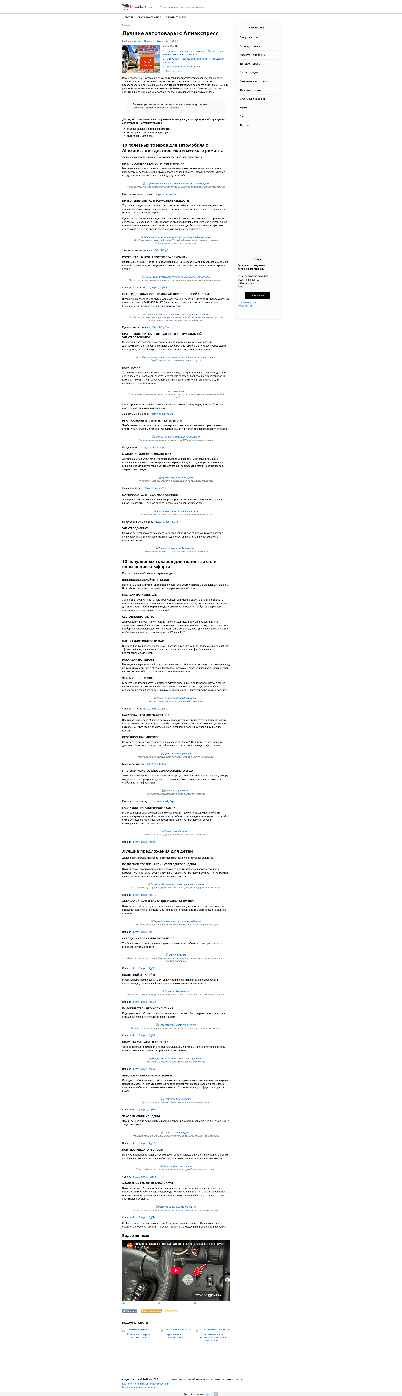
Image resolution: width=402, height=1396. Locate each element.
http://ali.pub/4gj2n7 (155, 287)
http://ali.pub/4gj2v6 (158, 764)
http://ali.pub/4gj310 (144, 894)
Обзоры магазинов (149, 17)
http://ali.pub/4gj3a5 (144, 1176)
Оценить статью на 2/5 (168, 1311)
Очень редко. (248, 283)
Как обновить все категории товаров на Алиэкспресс (213, 1337)
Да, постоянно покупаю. (254, 276)
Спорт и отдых (249, 72)
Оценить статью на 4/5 (174, 1311)
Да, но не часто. (249, 279)
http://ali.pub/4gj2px (163, 413)
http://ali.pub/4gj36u (144, 1109)
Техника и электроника (254, 81)
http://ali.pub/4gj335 (144, 968)
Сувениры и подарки (252, 98)
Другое (244, 125)
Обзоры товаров (176, 17)
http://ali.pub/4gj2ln (159, 250)
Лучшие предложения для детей (183, 66)
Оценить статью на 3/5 (171, 1311)
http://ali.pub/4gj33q (144, 1001)
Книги (243, 107)
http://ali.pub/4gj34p (144, 1035)
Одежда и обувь (250, 46)
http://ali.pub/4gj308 (144, 841)
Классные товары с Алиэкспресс (139, 1336)
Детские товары (250, 63)
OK (216, 1394)
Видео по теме (173, 71)
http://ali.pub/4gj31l (144, 931)
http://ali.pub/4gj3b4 (144, 1217)
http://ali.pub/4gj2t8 (166, 521)
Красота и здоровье (252, 54)
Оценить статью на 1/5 (166, 1311)
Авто (243, 116)
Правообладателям (159, 1383)
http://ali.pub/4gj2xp (162, 801)
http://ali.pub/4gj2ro (155, 488)
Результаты (245, 305)
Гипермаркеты (249, 37)
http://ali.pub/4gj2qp (152, 447)
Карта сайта (129, 1383)
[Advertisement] (257, 199)
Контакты (142, 1383)
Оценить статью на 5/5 (176, 1311)
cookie (208, 1394)
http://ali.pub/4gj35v (144, 1069)
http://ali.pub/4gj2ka (166, 194)
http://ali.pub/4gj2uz (155, 708)
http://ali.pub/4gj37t (144, 1143)
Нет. (242, 286)
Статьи (129, 17)
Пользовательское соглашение (139, 1387)
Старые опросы (247, 302)
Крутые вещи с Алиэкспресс (176, 1336)
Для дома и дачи (250, 90)
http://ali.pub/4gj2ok (158, 327)
